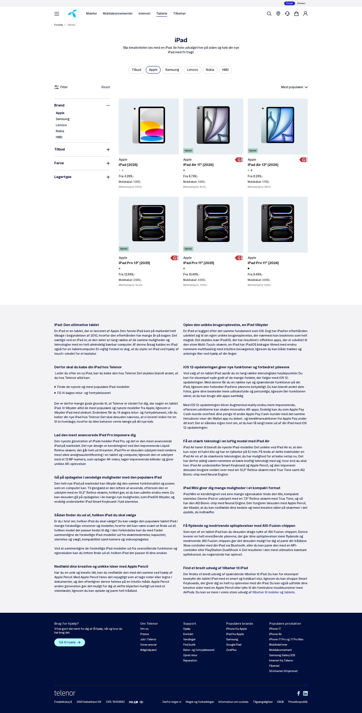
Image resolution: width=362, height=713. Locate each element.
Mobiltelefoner (278, 645)
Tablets (161, 13)
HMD (59, 137)
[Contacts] (287, 13)
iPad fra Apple (235, 634)
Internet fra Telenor (281, 660)
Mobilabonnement (280, 650)
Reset (105, 87)
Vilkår (280, 702)
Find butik (189, 645)
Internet (144, 13)
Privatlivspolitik (298, 702)
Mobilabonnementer (118, 13)
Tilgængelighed (262, 702)
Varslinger (189, 639)
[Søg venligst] (269, 13)
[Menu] (56, 13)
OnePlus (231, 650)
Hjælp (186, 629)
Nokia (60, 131)
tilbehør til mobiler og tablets (273, 592)
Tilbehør (179, 13)
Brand (59, 105)
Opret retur (190, 655)
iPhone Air (275, 634)
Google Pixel (233, 645)
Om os (144, 629)
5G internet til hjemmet (283, 671)
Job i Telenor (148, 639)
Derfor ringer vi (172, 702)
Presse (144, 634)
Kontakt (188, 634)
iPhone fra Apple (236, 629)
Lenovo (61, 125)
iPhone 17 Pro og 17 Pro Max (286, 639)
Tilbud (59, 149)
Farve (59, 163)
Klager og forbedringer (200, 702)
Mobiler (91, 13)
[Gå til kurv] (296, 13)
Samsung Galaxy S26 (282, 655)
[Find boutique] (278, 13)
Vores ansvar (148, 645)
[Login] (305, 13)
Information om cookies (233, 702)
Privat (289, 3)
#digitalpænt (148, 650)
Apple (60, 113)
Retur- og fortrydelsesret (199, 650)
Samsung (63, 119)
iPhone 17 (275, 629)
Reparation (190, 660)
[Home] (72, 13)
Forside (58, 25)
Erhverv (301, 3)
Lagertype (62, 177)
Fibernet (274, 666)
